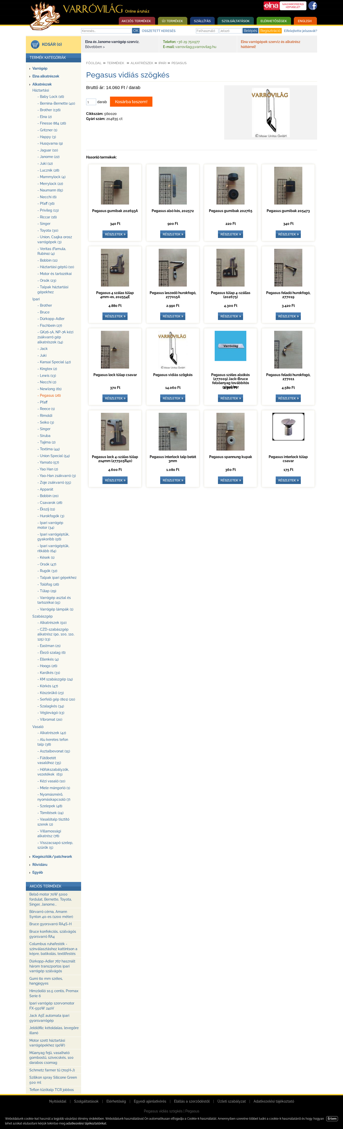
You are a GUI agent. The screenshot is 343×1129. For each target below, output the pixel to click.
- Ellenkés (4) (48, 659)
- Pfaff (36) (45, 203)
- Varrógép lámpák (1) (55, 609)
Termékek (115, 63)
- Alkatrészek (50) (52, 623)
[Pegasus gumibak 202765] (230, 203)
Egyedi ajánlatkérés (150, 1101)
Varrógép (39, 68)
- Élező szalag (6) (51, 653)
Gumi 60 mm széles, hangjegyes (46, 981)
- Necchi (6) (46, 197)
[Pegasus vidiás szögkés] (271, 137)
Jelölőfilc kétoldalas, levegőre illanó (54, 1030)
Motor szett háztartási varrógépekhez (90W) (47, 1042)
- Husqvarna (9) (50, 143)
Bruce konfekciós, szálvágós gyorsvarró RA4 (52, 934)
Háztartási (40, 90)
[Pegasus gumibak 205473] (288, 203)
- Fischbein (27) (49, 326)
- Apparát (45, 489)
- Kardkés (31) (48, 673)
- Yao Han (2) (47, 469)
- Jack (42, 349)
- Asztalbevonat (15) (53, 751)
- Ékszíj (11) (46, 509)
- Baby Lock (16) (50, 97)
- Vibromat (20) (49, 719)
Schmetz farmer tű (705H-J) (52, 1070)
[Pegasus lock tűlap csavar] (115, 367)
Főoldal (94, 63)
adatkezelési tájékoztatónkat (86, 1123)
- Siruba (43, 436)
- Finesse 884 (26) (51, 123)
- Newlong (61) (49, 389)
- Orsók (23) (46, 280)
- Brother (44, 305)
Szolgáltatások (86, 1101)
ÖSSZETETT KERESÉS (159, 31)
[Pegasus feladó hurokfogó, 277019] (288, 285)
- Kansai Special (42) (54, 362)
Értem (332, 1118)
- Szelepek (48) (49, 806)
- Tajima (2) (46, 442)
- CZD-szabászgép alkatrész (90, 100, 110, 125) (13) (55, 634)
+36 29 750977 (188, 42)
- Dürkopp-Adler (51, 319)
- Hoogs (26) (47, 666)
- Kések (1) (45, 557)
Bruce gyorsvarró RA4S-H (50, 924)
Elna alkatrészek (45, 76)
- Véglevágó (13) (50, 713)
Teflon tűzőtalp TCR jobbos (51, 1090)
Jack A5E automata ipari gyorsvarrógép (49, 1018)
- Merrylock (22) (50, 184)
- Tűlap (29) (46, 591)
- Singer (43, 224)
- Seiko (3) (45, 422)
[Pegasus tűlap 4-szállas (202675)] (230, 285)
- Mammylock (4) (51, 177)
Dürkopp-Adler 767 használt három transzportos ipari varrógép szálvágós (52, 966)
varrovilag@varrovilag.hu (195, 47)
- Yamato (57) (48, 462)
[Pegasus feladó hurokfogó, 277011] (288, 367)
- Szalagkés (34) (50, 706)
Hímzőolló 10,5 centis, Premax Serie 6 (53, 993)
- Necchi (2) (46, 382)
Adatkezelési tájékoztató (274, 1101)
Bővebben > (95, 47)
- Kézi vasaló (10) (51, 781)
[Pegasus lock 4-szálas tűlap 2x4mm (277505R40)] (115, 449)
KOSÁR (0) (52, 44)
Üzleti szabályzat (231, 1101)
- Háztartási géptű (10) (55, 267)
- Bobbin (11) (47, 260)
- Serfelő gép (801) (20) (56, 699)
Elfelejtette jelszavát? (300, 31)
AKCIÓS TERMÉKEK (45, 886)
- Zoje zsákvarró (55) (54, 482)
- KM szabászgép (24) (55, 679)
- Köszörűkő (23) (50, 693)
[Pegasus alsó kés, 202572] (173, 203)
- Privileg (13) (48, 210)
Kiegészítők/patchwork (52, 857)
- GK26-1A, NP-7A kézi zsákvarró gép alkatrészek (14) (55, 337)
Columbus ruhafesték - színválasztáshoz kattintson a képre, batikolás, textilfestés (53, 949)
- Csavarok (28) (49, 503)
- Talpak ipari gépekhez (57, 578)
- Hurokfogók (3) (50, 516)
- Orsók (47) (46, 564)
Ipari (36, 299)
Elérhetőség (116, 1101)
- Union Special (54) (53, 456)
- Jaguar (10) (47, 150)
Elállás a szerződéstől (192, 1101)
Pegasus (179, 63)
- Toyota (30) (47, 230)
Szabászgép (42, 616)
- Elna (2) (44, 117)
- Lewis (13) (46, 376)
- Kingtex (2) (47, 369)
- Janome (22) (48, 157)
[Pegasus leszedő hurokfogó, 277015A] (173, 285)
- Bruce (43, 312)
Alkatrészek (42, 84)
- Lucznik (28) (48, 170)
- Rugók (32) (47, 571)
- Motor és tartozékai (54, 274)
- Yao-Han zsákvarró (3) (56, 476)
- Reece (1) (46, 409)
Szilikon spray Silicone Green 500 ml (53, 1079)
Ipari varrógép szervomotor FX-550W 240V (51, 1005)
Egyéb (37, 872)
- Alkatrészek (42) (51, 733)
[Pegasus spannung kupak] (230, 449)
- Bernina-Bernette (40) (56, 103)
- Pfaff (42, 402)
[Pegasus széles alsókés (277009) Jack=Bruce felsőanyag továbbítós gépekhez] (230, 360)
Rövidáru (39, 865)
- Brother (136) (49, 110)
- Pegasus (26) (49, 395)
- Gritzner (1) (47, 130)
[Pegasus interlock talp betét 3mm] (173, 449)
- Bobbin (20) (48, 496)
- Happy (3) (46, 137)
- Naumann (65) (50, 190)
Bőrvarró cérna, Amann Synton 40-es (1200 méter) (51, 914)
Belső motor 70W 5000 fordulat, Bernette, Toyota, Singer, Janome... (50, 899)
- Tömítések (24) (50, 813)
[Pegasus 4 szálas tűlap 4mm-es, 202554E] (115, 285)
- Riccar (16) (47, 217)
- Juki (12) (45, 164)
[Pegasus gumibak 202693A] (115, 203)
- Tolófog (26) (48, 584)
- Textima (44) (48, 449)
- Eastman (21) (49, 646)
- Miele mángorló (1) (53, 788)
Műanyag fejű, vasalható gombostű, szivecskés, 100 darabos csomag (51, 1058)
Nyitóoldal (57, 1101)
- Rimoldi (44, 416)
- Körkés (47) (47, 686)
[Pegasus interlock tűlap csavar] (288, 439)
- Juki (41, 355)
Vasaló (37, 727)
